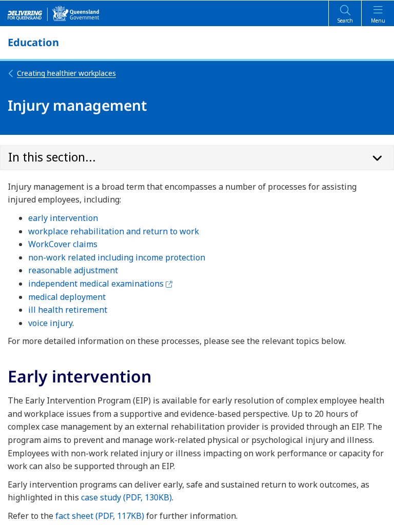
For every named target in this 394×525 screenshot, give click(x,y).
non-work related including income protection (116, 257)
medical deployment (67, 296)
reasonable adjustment (73, 270)
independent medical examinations (100, 283)
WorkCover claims (62, 244)
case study (126, 497)
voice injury (50, 323)
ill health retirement (67, 309)
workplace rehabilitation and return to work (113, 231)
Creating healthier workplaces (66, 73)
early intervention (63, 218)
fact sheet (99, 515)
